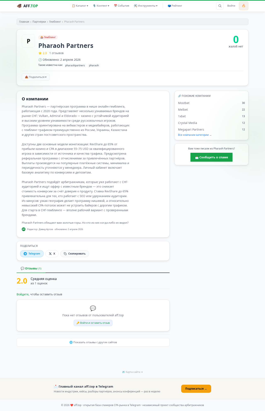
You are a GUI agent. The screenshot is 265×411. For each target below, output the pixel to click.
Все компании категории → (195, 135)
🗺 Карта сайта (132, 372)
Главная (24, 21)
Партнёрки (39, 21)
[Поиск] (220, 6)
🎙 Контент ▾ (101, 5)
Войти (231, 5)
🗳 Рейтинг (175, 5)
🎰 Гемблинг (48, 37)
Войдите (23, 294)
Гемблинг (55, 21)
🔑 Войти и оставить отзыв (93, 323)
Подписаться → (196, 388)
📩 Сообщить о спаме (211, 157)
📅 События (121, 5)
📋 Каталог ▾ (80, 5)
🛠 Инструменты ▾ (146, 5)
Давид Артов (46, 229)
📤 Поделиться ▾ (36, 77)
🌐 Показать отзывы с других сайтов (93, 342)
